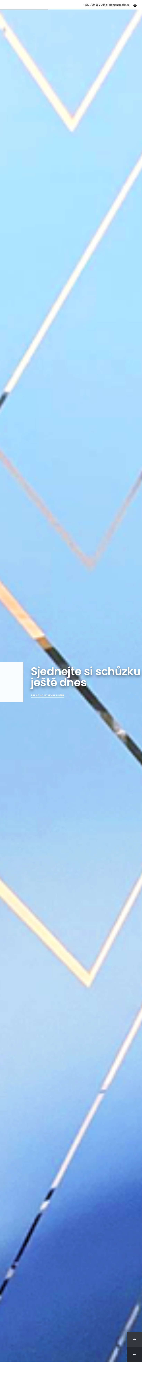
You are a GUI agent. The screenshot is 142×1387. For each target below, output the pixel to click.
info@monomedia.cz (118, 4)
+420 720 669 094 (94, 5)
